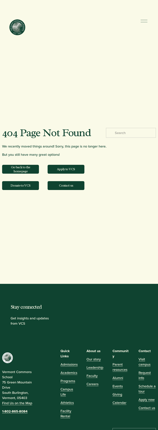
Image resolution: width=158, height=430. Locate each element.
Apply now (147, 399)
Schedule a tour (147, 389)
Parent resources (120, 367)
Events (118, 386)
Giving (117, 394)
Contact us (66, 185)
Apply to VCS (66, 169)
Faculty (92, 375)
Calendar (119, 402)
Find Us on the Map (17, 402)
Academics (69, 372)
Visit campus (144, 362)
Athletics (67, 402)
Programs (68, 380)
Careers (92, 384)
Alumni (118, 377)
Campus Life (67, 392)
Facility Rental (66, 413)
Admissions (69, 364)
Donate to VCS (21, 185)
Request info (145, 375)
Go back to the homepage (20, 169)
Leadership (95, 367)
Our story (94, 359)
